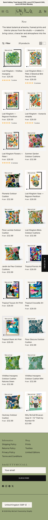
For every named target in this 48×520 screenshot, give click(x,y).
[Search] (8, 11)
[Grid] (40, 43)
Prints (28, 444)
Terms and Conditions (12, 456)
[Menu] (3, 11)
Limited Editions (32, 452)
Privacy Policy (8, 452)
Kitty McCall (12, 511)
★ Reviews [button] (45, 263)
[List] (44, 43)
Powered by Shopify (25, 511)
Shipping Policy (9, 444)
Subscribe (24, 478)
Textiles (29, 448)
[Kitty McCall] (24, 11)
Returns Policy (8, 448)
